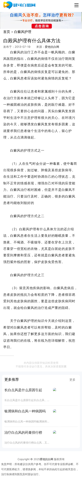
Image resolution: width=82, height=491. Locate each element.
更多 (72, 379)
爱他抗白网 (52, 47)
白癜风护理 (22, 32)
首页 (6, 32)
